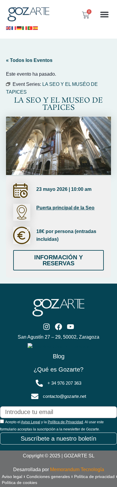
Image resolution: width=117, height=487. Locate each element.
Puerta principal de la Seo (65, 207)
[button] (104, 14)
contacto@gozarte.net (64, 396)
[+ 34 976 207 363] (39, 383)
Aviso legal (12, 476)
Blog (58, 356)
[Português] (30, 27)
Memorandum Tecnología (77, 469)
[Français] (14, 27)
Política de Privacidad (65, 422)
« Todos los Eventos (29, 60)
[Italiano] (25, 27)
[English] (8, 27)
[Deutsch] (19, 27)
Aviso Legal (30, 422)
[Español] (35, 27)
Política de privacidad (94, 476)
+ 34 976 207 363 (64, 383)
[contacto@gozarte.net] (34, 396)
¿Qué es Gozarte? (58, 369)
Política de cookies (19, 482)
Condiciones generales (48, 476)
